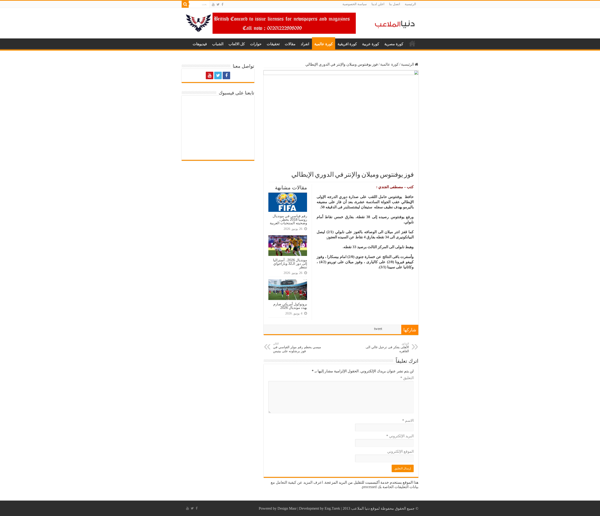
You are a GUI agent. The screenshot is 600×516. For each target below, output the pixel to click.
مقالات (290, 44)
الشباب (217, 44)
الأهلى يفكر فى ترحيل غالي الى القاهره (387, 347)
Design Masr (287, 508)
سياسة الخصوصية (354, 4)
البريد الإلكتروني (400, 436)
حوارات (256, 44)
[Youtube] (213, 4)
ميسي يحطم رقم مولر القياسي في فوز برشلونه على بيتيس (297, 347)
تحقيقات (273, 44)
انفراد (305, 44)
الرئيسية (410, 4)
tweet (378, 329)
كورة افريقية (347, 44)
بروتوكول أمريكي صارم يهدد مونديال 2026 (290, 306)
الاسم (408, 421)
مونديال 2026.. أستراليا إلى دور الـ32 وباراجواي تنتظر (290, 263)
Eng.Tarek (332, 508)
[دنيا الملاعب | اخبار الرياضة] (393, 23)
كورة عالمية (323, 44)
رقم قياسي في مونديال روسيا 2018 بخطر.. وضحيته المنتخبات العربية (288, 219)
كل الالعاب (237, 44)
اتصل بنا (394, 4)
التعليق (407, 378)
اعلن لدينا (377, 4)
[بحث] (185, 4)
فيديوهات (200, 44)
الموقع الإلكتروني (400, 451)
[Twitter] (218, 4)
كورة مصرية (393, 44)
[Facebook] (222, 4)
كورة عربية (370, 44)
